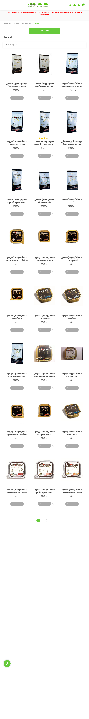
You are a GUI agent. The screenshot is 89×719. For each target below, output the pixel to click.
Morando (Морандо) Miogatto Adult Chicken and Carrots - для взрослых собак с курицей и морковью (44, 433)
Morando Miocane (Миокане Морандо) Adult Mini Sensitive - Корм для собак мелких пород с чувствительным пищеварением (17, 85)
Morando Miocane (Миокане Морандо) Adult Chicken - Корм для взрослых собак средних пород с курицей (17, 201)
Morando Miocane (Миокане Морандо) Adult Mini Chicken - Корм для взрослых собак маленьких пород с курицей (44, 85)
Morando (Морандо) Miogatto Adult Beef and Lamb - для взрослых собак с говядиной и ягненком (17, 433)
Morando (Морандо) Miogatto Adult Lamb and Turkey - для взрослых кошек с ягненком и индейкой (17, 259)
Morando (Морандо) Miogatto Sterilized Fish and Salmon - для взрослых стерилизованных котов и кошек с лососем (44, 317)
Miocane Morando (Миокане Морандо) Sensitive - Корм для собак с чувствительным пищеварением (44, 143)
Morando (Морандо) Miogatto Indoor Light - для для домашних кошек (72, 375)
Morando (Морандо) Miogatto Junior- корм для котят (72, 200)
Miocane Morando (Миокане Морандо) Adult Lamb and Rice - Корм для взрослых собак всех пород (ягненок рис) (72, 143)
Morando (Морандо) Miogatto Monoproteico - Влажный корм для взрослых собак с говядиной (17, 491)
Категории (44, 31)
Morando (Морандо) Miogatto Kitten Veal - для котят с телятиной (72, 317)
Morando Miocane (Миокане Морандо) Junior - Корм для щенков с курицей (44, 201)
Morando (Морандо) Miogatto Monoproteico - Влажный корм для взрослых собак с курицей (72, 491)
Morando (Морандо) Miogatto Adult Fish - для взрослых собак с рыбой (72, 433)
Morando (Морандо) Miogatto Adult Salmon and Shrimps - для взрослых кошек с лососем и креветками (44, 259)
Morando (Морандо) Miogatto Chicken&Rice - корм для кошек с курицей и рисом (17, 375)
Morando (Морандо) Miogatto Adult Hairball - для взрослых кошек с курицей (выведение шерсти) (44, 375)
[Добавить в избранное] (25, 98)
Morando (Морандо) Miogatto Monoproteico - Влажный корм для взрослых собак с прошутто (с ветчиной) (44, 491)
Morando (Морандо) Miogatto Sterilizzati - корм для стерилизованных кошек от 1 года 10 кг (72, 85)
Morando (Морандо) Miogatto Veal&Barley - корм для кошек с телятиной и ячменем (17, 142)
